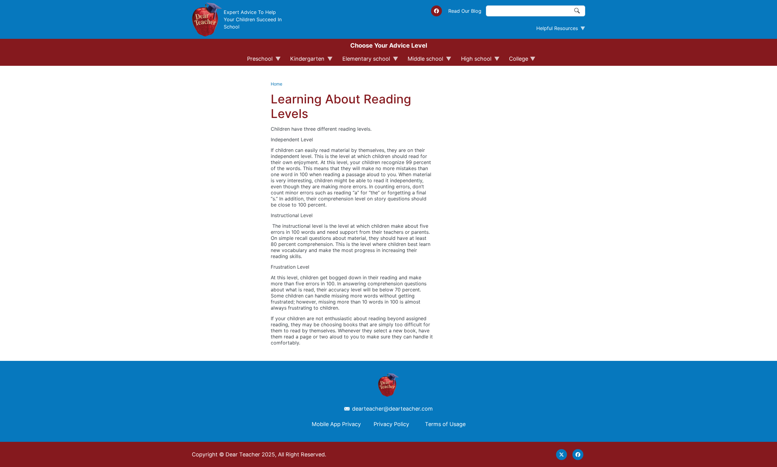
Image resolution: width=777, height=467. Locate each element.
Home (276, 83)
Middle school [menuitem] (422, 60)
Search (577, 11)
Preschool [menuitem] (257, 60)
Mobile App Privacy (336, 424)
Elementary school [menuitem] (363, 60)
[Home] (207, 19)
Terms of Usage (445, 424)
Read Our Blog (464, 11)
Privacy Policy (391, 424)
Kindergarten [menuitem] (304, 60)
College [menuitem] (516, 60)
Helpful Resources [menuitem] (554, 29)
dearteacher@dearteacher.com (392, 409)
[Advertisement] (479, 188)
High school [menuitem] (473, 60)
